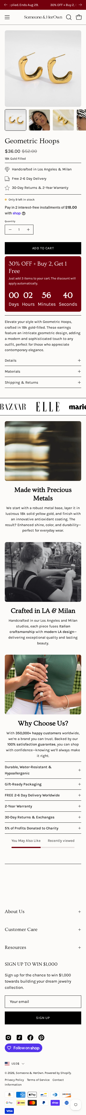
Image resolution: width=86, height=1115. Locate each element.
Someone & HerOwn (29, 1073)
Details (10, 360)
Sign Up (43, 1018)
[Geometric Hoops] (15, 120)
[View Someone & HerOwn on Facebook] (30, 1037)
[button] (68, 17)
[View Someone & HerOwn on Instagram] (8, 1037)
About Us (15, 911)
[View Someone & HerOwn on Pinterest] (41, 1037)
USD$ (15, 1063)
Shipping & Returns (21, 382)
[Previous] (6, 5)
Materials (12, 371)
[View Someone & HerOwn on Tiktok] (19, 1037)
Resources (15, 947)
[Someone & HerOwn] (43, 17)
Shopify (65, 1073)
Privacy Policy (14, 1080)
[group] (43, 5)
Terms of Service (38, 1080)
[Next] (80, 5)
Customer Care (21, 929)
